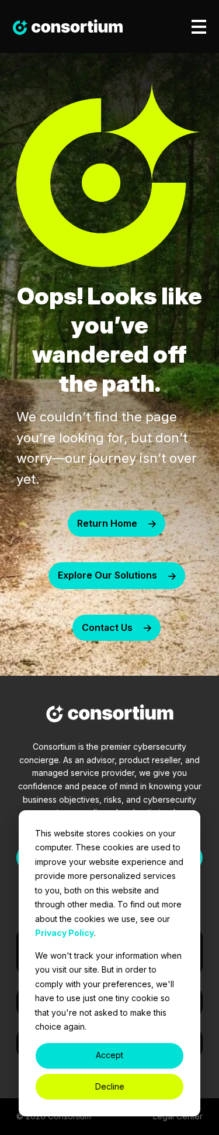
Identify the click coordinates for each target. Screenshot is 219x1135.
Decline (109, 1086)
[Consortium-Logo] (109, 715)
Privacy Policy (64, 933)
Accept (109, 1055)
